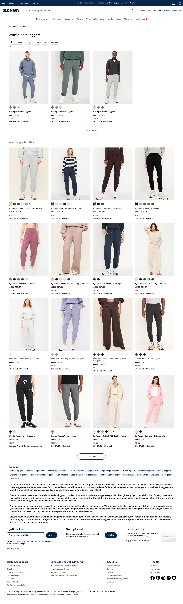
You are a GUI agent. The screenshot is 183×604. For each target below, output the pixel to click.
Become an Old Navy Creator (117, 579)
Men (88, 19)
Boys (102, 19)
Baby (119, 19)
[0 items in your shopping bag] (180, 3)
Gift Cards (10, 579)
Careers (110, 569)
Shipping (10, 569)
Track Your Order (13, 575)
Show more (13, 478)
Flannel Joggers (16, 471)
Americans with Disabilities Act (18, 594)
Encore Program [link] (162, 10)
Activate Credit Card (58, 572)
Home (11, 26)
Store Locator (155, 569)
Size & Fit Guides (13, 582)
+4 (114, 432)
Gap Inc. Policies (72, 594)
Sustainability (98, 592)
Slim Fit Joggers (164, 471)
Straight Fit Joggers (18, 475)
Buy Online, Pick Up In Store (17, 585)
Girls (95, 19)
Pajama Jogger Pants (36, 471)
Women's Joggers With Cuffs (135, 475)
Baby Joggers (114, 475)
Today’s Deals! (141, 19)
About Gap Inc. (110, 592)
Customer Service (13, 566)
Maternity (128, 19)
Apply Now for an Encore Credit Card (64, 575)
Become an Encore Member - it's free (64, 566)
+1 (71, 204)
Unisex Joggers (128, 471)
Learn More (143, 540)
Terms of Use (86, 592)
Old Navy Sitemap (113, 566)
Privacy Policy (13, 548)
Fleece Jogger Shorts (57, 471)
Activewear (68, 19)
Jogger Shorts (77, 475)
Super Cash (111, 582)
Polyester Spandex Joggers (42, 475)
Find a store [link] (146, 10)
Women (79, 19)
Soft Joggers (62, 475)
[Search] (133, 10)
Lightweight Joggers (110, 471)
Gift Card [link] (176, 10)
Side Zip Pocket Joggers (161, 475)
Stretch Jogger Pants (95, 475)
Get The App (155, 572)
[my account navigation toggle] (174, 3)
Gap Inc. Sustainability (115, 575)
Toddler (110, 19)
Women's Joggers (146, 471)
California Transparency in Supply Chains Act (47, 594)
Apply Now (131, 540)
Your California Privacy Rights (68, 592)
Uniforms (57, 19)
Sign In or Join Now (121, 3)
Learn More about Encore (60, 569)
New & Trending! (43, 19)
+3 (30, 204)
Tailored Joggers (77, 471)
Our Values (111, 572)
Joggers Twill (92, 471)
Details (132, 3)
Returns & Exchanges (15, 572)
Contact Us (154, 566)
